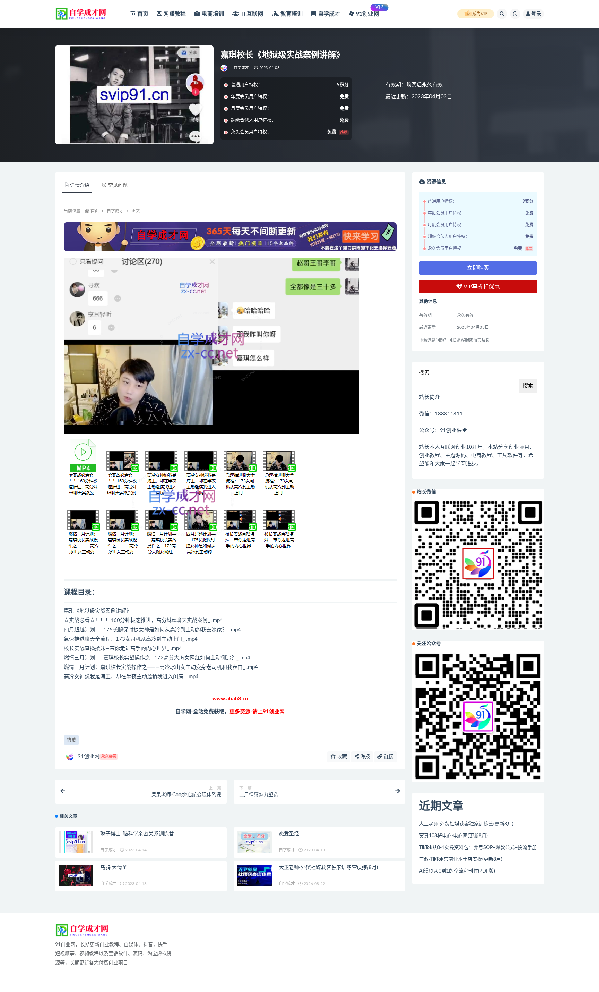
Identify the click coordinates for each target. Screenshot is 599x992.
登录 (536, 13)
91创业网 (97, 756)
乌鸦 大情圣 (113, 867)
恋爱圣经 (289, 834)
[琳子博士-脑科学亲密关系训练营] (76, 842)
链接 (387, 756)
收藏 (341, 756)
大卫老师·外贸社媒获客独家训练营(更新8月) (328, 867)
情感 (71, 740)
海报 (364, 756)
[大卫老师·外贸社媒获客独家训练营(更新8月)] (254, 875)
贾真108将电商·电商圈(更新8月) (453, 835)
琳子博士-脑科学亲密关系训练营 (137, 834)
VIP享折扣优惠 (481, 286)
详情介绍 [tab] (79, 185)
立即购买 (478, 268)
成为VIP (479, 14)
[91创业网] (224, 68)
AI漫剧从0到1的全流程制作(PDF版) (457, 871)
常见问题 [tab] (118, 185)
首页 (94, 211)
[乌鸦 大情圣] (76, 875)
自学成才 (241, 68)
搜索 (424, 372)
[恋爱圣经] (254, 842)
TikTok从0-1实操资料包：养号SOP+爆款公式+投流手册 (478, 847)
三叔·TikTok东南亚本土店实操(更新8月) (460, 859)
